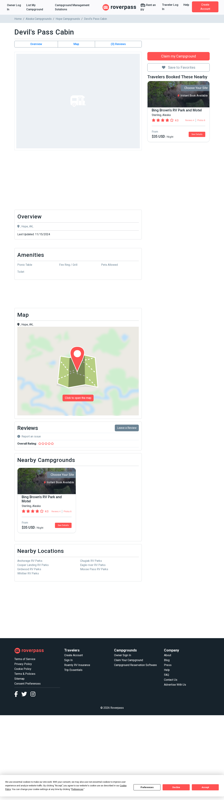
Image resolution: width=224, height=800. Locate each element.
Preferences (147, 787)
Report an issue (31, 436)
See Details (196, 134)
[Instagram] (32, 695)
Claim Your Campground (128, 660)
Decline (176, 787)
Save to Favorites (181, 67)
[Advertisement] (78, 180)
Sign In (68, 660)
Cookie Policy (22, 669)
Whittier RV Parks (28, 573)
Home (18, 18)
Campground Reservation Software (135, 665)
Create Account (205, 7)
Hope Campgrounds (68, 18)
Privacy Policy (23, 664)
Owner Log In (14, 7)
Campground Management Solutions (72, 7)
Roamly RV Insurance (77, 665)
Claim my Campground (178, 56)
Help (186, 4)
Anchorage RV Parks (29, 560)
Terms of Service (24, 659)
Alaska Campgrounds (39, 18)
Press (168, 665)
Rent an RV (148, 7)
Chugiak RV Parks (91, 560)
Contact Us (170, 679)
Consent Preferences (27, 683)
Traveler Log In (170, 7)
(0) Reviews (118, 44)
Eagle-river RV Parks (93, 565)
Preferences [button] (77, 789)
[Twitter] (25, 695)
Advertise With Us (175, 684)
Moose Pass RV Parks (94, 569)
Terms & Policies (24, 673)
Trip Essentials (73, 670)
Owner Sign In (122, 655)
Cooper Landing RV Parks (33, 565)
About (167, 655)
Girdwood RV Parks (29, 569)
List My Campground (34, 7)
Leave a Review (126, 428)
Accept (205, 787)
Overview (36, 44)
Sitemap (19, 678)
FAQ (166, 675)
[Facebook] (17, 695)
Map (76, 44)
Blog (167, 660)
